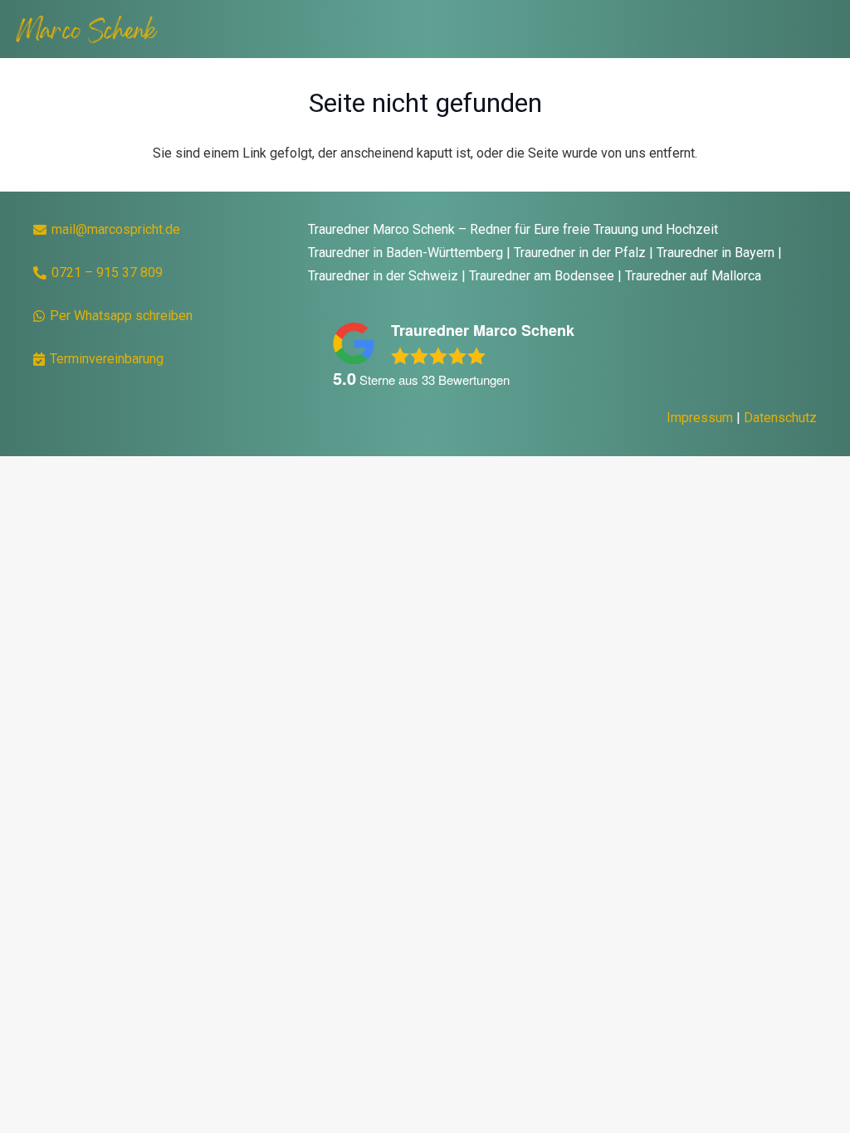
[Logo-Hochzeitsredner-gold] (86, 29)
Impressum (700, 417)
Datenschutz (780, 417)
